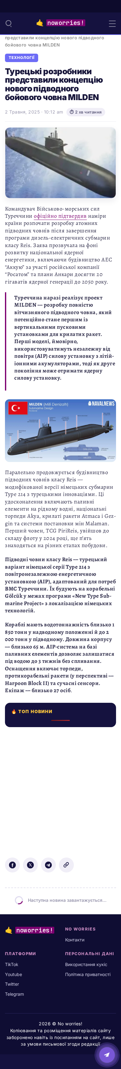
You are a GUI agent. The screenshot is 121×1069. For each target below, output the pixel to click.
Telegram (14, 994)
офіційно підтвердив (60, 216)
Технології (21, 58)
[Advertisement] (60, 788)
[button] (8, 23)
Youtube (13, 974)
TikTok (11, 964)
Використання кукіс (86, 964)
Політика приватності (87, 974)
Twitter (12, 984)
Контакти (74, 939)
